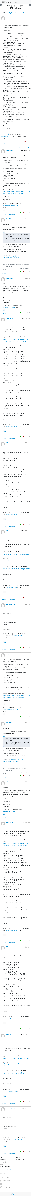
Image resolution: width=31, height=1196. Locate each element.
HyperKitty (15, 1194)
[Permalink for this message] (30, 141)
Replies (11, 13)
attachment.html (5, 134)
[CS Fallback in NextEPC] (1, 5)
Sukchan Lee (9, 150)
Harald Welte (9, 219)
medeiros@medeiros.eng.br (10, 205)
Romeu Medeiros (11, 17)
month (22, 13)
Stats (16, 13)
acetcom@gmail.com (11, 426)
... (4, 210)
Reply (4, 143)
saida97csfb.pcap (6, 136)
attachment (12, 214)
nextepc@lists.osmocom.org (8, 1162)
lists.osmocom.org (11, 2)
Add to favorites (6, 1169)
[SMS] (30, 5)
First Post (4, 13)
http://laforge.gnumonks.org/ (11, 257)
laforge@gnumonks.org (17, 256)
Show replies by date (25, 147)
